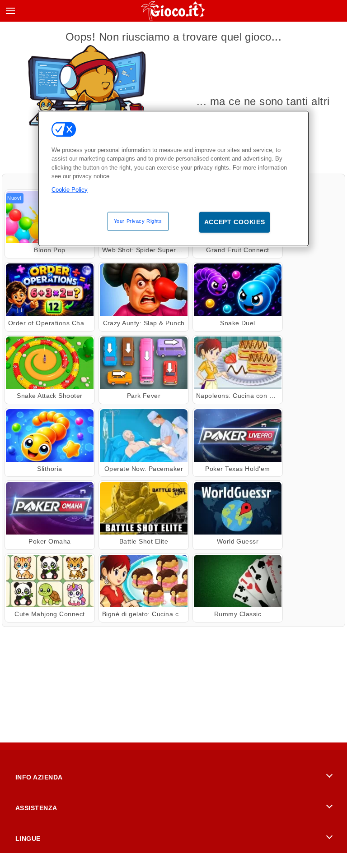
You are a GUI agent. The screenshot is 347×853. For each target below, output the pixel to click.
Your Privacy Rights (138, 221)
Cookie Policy (70, 189)
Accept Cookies (234, 222)
